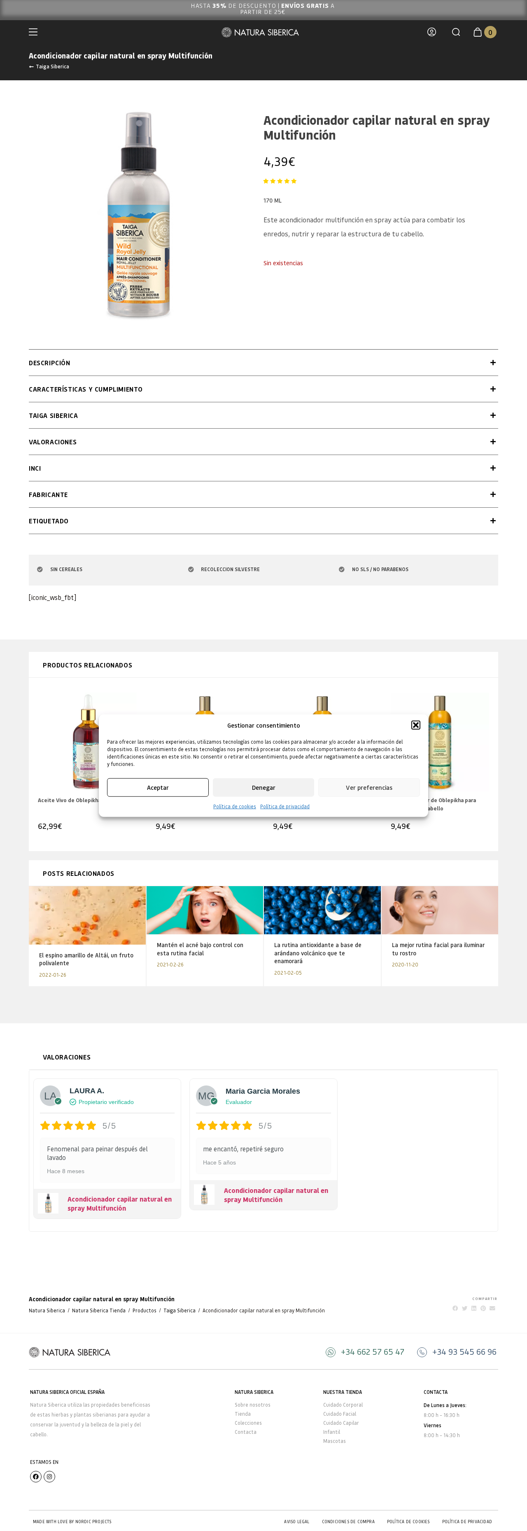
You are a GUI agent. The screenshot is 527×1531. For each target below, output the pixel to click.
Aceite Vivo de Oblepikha (69, 799)
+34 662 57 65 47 (372, 1351)
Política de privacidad (285, 806)
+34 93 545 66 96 (464, 1351)
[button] (416, 725)
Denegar (263, 787)
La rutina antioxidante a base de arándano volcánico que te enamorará (317, 953)
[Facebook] (36, 1476)
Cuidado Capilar (341, 1423)
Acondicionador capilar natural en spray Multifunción (120, 1203)
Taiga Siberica (52, 66)
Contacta (246, 1432)
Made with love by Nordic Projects (72, 1521)
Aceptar (158, 787)
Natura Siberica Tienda (99, 1310)
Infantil (331, 1432)
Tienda (243, 1414)
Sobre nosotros (252, 1405)
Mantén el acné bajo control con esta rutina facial (200, 949)
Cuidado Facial (339, 1414)
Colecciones (248, 1423)
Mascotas (334, 1441)
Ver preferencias (369, 787)
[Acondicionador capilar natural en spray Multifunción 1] (138, 215)
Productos (144, 1310)
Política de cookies (234, 806)
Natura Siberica (47, 1310)
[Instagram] (49, 1476)
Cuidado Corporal (343, 1405)
